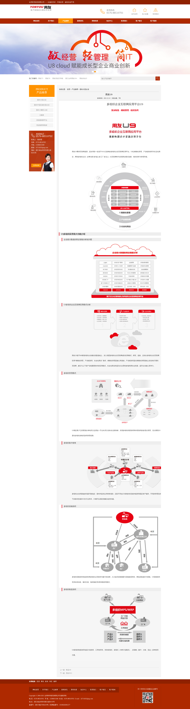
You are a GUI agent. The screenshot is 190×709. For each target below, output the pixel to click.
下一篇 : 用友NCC (66, 673)
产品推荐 (66, 21)
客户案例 (153, 21)
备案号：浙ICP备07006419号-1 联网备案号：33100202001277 (49, 705)
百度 (38, 681)
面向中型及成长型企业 (41, 105)
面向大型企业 (41, 100)
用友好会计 (83, 78)
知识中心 (109, 21)
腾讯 (42, 681)
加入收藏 (145, 14)
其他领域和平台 (41, 120)
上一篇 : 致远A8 (65, 670)
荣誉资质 (95, 21)
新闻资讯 (80, 21)
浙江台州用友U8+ (71, 78)
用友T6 (47, 78)
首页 (68, 89)
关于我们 (51, 21)
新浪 (46, 681)
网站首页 (36, 21)
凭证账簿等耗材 (41, 125)
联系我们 (156, 14)
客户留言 (139, 21)
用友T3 (40, 78)
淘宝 (50, 681)
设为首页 (134, 14)
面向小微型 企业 (41, 110)
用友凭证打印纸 (57, 78)
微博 (55, 681)
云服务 (41, 115)
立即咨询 (36, 165)
